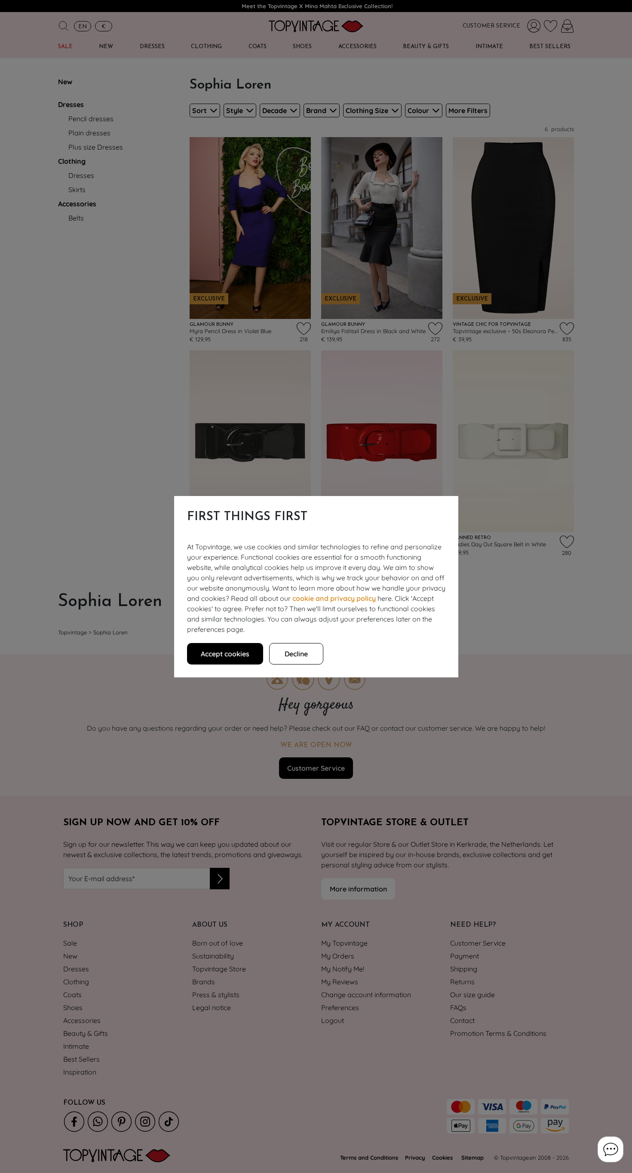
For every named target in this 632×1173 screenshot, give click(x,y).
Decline (296, 653)
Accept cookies (225, 653)
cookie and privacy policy (334, 598)
